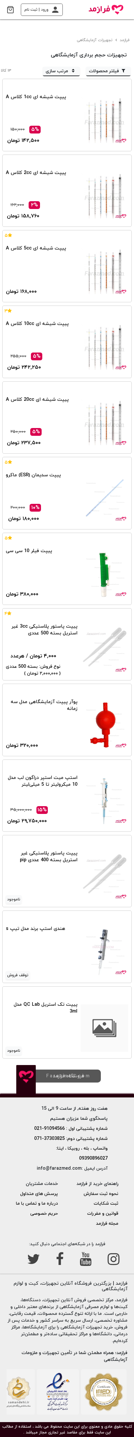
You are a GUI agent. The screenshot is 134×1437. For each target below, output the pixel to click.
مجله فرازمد (107, 1224)
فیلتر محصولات (104, 71)
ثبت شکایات (106, 1203)
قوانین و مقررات (102, 1214)
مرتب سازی (57, 71)
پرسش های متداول (39, 1194)
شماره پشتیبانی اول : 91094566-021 (71, 1129)
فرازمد (125, 40)
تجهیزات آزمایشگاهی (95, 40)
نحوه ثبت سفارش (101, 1194)
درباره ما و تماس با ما (37, 1203)
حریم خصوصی (44, 1214)
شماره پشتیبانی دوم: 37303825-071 (71, 1139)
